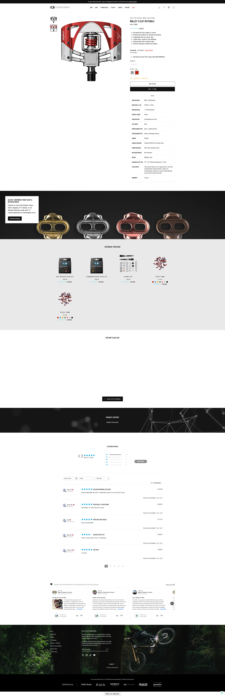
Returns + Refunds (55, 643)
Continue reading (15, 218)
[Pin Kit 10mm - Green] (65, 317)
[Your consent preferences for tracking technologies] (222, 693)
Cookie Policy (53, 651)
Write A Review (140, 461)
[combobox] (86, 478)
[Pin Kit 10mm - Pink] (67, 317)
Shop (96, 7)
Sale (133, 7)
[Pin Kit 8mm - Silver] (165, 282)
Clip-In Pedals (138, 18)
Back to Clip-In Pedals (114, 399)
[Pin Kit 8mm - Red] (153, 282)
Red (137, 72)
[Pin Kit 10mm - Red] (58, 317)
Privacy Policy (53, 649)
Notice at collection (113, 694)
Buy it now (152, 89)
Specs (152, 95)
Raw (132, 72)
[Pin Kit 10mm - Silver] (70, 317)
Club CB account (133, 1)
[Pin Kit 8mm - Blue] (155, 282)
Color (133, 69)
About (51, 631)
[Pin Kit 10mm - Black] (72, 317)
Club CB (113, 7)
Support (127, 7)
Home (131, 18)
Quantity (132, 61)
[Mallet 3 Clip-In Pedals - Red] (66, 380)
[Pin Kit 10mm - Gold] (62, 317)
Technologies (104, 7)
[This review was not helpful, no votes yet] (160, 498)
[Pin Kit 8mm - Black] (167, 282)
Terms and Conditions (56, 646)
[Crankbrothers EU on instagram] (87, 655)
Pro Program (53, 640)
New (91, 7)
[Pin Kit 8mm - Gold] (157, 282)
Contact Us (53, 634)
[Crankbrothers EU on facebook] (83, 655)
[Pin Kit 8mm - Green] (160, 282)
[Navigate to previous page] (102, 566)
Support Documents (112, 422)
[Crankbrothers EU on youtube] (94, 655)
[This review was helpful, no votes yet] (157, 498)
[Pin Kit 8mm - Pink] (162, 282)
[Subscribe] (107, 649)
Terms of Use (105, 643)
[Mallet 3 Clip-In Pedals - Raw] (64, 380)
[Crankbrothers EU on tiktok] (90, 655)
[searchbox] (69, 478)
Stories (120, 7)
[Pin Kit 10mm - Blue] (60, 317)
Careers (52, 637)
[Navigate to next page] (123, 566)
